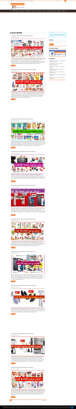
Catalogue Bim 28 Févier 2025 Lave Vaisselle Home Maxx (22, 35)
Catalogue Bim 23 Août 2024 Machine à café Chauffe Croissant (23, 151)
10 (21, 400)
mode (44, 10)
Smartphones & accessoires (51, 10)
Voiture (29, 10)
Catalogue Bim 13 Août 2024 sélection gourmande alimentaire (23, 219)
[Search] (65, 1)
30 (25, 400)
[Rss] (56, 1)
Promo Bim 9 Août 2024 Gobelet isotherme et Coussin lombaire (23, 285)
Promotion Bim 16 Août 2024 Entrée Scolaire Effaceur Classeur (23, 185)
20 (23, 400)
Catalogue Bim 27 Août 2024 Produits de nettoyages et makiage (23, 69)
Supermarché (23, 10)
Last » (30, 400)
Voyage (33, 10)
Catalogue (16, 10)
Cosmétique (59, 10)
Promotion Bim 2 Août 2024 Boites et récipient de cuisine (22, 333)
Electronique (39, 10)
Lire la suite (13, 65)
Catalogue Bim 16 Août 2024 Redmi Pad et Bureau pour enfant (23, 251)
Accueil (11, 11)
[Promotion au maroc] (17, 5)
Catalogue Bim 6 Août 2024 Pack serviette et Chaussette (22, 367)
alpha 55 (64, 10)
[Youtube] (58, 1)
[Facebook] (57, 1)
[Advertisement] (38, 21)
